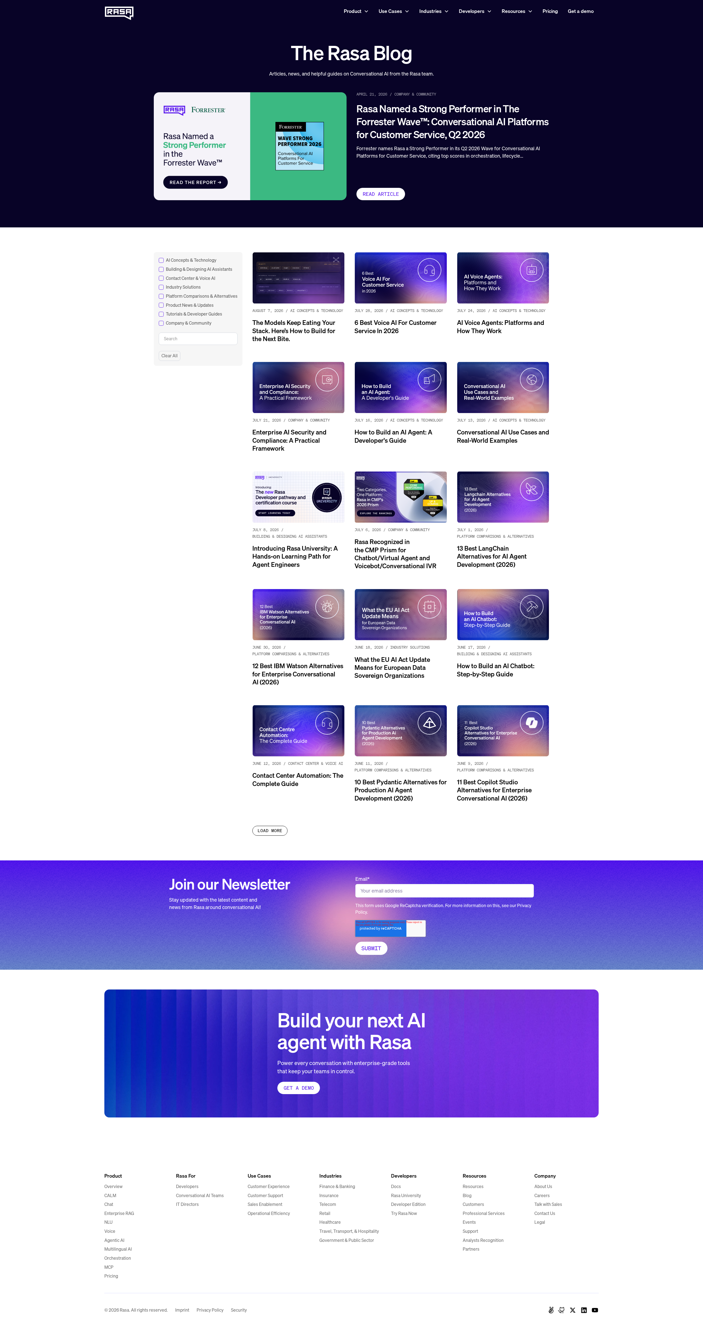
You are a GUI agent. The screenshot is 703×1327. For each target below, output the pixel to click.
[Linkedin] (584, 1310)
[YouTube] (595, 1310)
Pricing (550, 11)
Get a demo (581, 11)
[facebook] (551, 1310)
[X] (572, 1310)
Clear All (169, 355)
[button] (356, 11)
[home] (119, 11)
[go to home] (119, 1155)
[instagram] (561, 1310)
